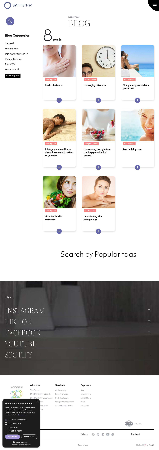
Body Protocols (61, 398)
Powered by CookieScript (21, 445)
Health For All (12, 70)
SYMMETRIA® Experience (41, 398)
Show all (9, 44)
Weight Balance (13, 59)
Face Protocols (61, 394)
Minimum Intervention (16, 54)
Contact (135, 434)
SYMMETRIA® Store (64, 406)
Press (82, 402)
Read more (22, 415)
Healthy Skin (11, 49)
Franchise (84, 406)
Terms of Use (83, 445)
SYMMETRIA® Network (40, 394)
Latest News (85, 398)
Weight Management (64, 402)
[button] (21, 442)
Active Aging (60, 390)
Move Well (10, 64)
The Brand (34, 390)
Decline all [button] (29, 437)
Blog (82, 390)
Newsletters (85, 394)
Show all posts (12, 76)
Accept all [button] (12, 437)
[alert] (21, 423)
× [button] (37, 402)
